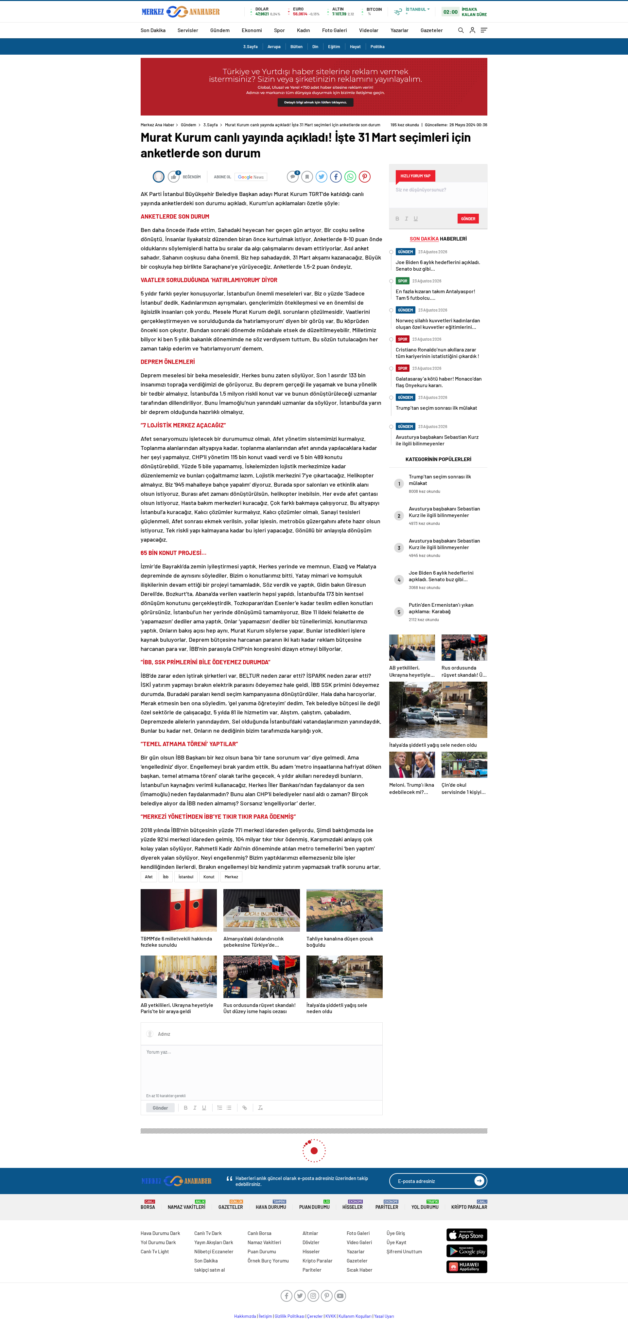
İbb (165, 876)
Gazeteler (432, 30)
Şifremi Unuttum (404, 1251)
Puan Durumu (314, 1205)
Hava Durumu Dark (160, 1233)
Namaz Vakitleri (186, 1205)
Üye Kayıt (397, 1242)
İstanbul (186, 876)
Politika (378, 46)
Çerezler (315, 1316)
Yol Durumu (425, 1205)
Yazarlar (400, 30)
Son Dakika (153, 30)
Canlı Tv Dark (208, 1233)
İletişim (265, 1316)
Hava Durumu (271, 1205)
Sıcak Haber (360, 1270)
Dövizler (311, 1242)
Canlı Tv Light (155, 1251)
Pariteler (386, 1205)
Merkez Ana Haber (157, 124)
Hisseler (352, 1205)
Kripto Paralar (469, 1205)
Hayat (355, 46)
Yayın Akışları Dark (213, 1242)
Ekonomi (252, 30)
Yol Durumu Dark (158, 1242)
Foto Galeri (334, 30)
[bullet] (229, 1108)
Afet (149, 876)
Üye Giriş (396, 1233)
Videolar (368, 30)
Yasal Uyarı (384, 1316)
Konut (209, 876)
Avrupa (274, 46)
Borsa (148, 1205)
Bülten (296, 46)
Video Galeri (359, 1242)
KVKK (330, 1316)
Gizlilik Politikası (290, 1316)
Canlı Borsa (259, 1233)
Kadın (303, 30)
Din (315, 46)
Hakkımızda (245, 1316)
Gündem (220, 30)
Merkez (231, 876)
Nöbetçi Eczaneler (214, 1251)
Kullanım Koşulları (355, 1316)
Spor (279, 30)
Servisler (188, 30)
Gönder (160, 1108)
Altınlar (310, 1233)
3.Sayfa (250, 46)
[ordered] (219, 1108)
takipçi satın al (209, 1270)
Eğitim (334, 46)
